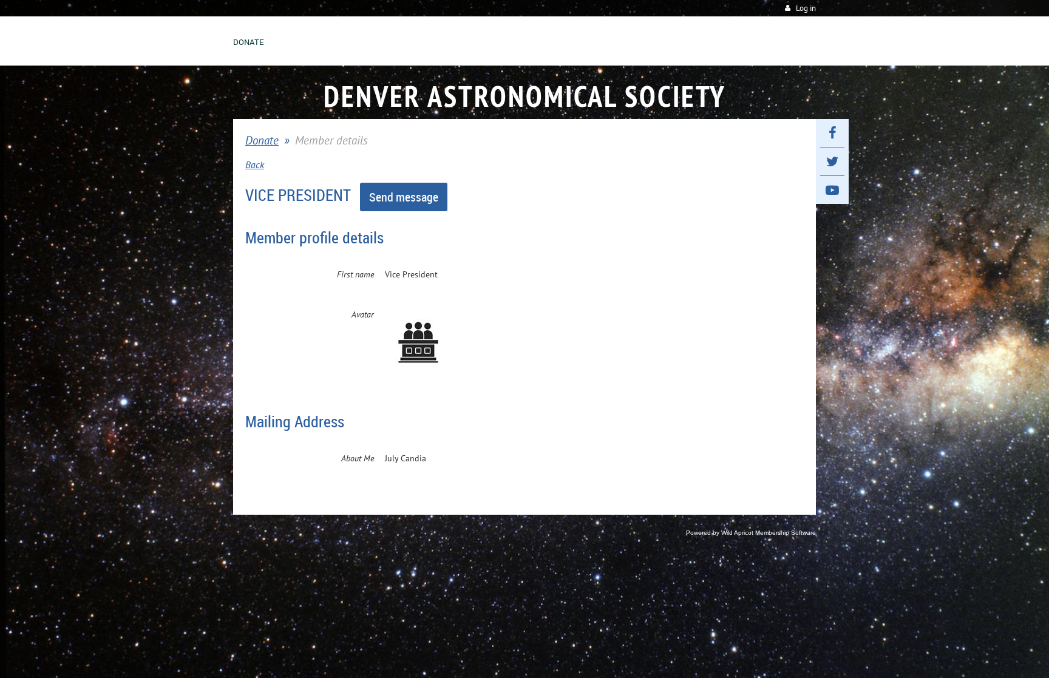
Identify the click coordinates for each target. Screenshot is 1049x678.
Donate (262, 140)
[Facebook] (832, 133)
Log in (806, 8)
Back (254, 164)
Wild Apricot (737, 532)
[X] (832, 161)
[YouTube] (832, 190)
